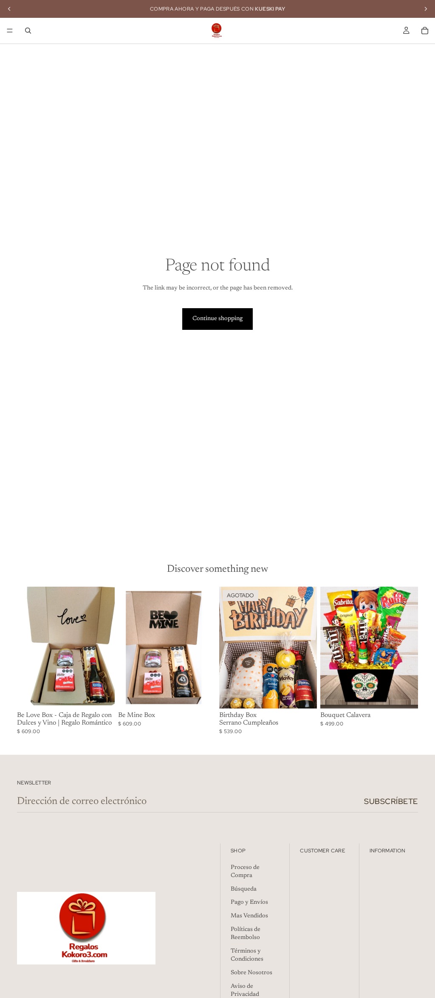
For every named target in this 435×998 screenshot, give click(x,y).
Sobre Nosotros (251, 973)
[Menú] (10, 30)
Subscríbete (391, 801)
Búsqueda (244, 889)
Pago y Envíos (249, 902)
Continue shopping (217, 319)
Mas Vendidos (249, 916)
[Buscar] (28, 30)
